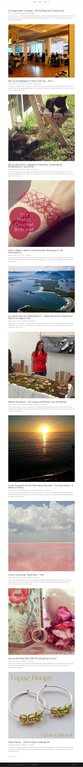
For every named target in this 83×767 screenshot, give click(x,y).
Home (34, 2)
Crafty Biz (24, 404)
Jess (11, 13)
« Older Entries (12, 756)
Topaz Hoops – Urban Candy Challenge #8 (29, 742)
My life (23, 169)
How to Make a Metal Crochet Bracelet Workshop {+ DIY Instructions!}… (35, 251)
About (40, 2)
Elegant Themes (19, 764)
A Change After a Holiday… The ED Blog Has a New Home (36, 10)
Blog (45, 2)
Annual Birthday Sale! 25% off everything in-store (32, 658)
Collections (24, 577)
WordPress (35, 764)
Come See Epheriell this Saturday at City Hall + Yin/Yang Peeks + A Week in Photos (40, 486)
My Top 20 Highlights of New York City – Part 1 (31, 81)
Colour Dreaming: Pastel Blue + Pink (26, 574)
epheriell (24, 13)
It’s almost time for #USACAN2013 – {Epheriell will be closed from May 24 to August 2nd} (40, 317)
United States (29, 84)
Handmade (36, 404)
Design (29, 577)
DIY (23, 255)
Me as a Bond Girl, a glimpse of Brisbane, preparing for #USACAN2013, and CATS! (35, 165)
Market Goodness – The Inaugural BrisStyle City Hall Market (37, 401)
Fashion (29, 490)
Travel (23, 84)
